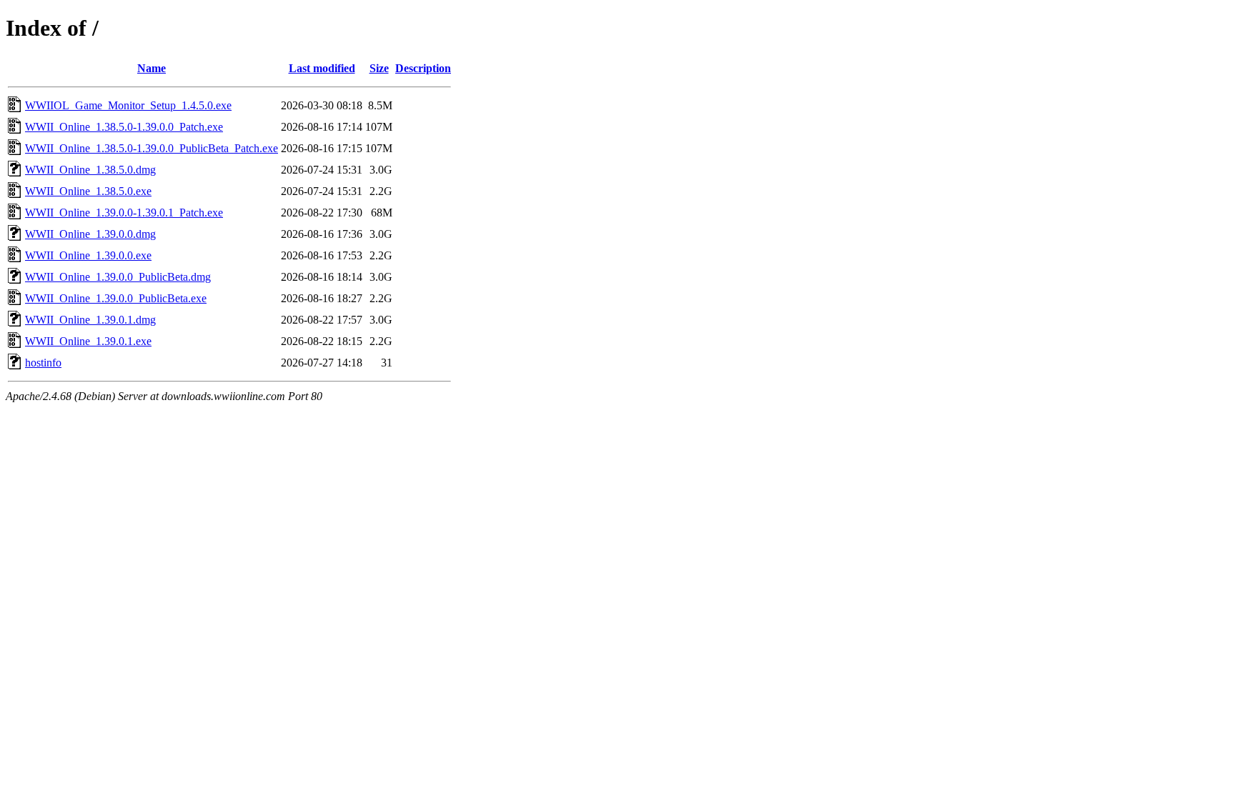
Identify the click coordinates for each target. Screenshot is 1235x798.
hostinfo (43, 362)
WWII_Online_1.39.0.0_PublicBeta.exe (116, 298)
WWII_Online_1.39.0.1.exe (88, 341)
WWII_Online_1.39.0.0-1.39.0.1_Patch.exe (124, 212)
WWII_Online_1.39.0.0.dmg (90, 234)
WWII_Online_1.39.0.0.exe (88, 255)
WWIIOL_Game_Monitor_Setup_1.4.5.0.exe (128, 105)
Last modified (322, 68)
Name (151, 68)
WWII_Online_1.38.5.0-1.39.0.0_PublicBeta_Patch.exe (151, 148)
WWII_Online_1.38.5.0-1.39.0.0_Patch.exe (124, 127)
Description (423, 68)
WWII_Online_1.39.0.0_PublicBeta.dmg (118, 277)
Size (379, 68)
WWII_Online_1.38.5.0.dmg (90, 170)
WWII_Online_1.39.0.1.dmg (90, 320)
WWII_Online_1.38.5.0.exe (88, 191)
